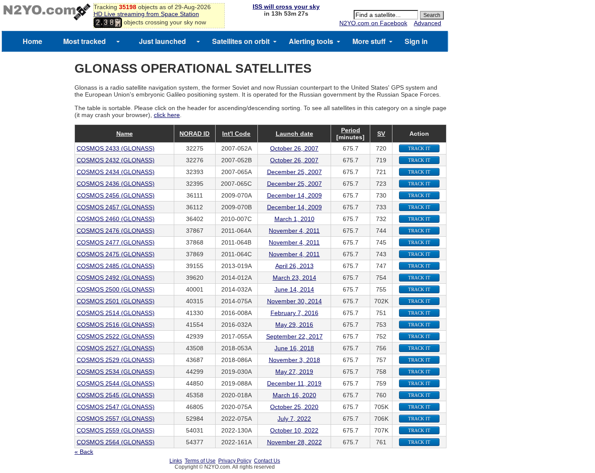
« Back (83, 451)
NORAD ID (194, 133)
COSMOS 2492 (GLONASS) (116, 277)
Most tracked (84, 41)
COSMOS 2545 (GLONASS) (116, 395)
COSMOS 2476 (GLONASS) (116, 230)
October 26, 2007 (294, 148)
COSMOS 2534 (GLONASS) (116, 371)
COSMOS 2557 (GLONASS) (116, 418)
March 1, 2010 (294, 218)
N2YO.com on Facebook (373, 23)
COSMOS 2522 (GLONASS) (116, 336)
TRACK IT (419, 148)
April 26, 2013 (294, 265)
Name (124, 133)
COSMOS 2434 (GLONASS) (116, 171)
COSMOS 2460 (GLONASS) (116, 218)
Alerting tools (311, 41)
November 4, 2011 (294, 230)
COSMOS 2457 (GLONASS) (116, 207)
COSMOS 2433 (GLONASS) (116, 148)
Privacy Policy (234, 461)
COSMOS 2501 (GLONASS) (116, 301)
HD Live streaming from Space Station (146, 13)
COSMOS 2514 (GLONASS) (116, 312)
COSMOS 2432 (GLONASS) (116, 160)
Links (175, 461)
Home (32, 41)
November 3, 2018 (294, 359)
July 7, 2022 (294, 418)
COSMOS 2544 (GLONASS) (116, 383)
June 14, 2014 (294, 289)
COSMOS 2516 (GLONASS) (116, 324)
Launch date (294, 133)
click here (167, 114)
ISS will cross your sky (286, 6)
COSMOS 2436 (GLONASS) (116, 183)
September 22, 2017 (294, 336)
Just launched (162, 41)
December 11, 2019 (294, 383)
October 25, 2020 (294, 406)
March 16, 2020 (294, 395)
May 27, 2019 (294, 371)
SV (381, 133)
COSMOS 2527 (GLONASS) (116, 348)
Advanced (427, 23)
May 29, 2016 (294, 324)
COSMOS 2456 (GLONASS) (116, 195)
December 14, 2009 (294, 195)
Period (350, 130)
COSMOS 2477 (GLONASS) (116, 242)
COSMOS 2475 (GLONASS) (116, 254)
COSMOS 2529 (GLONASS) (116, 359)
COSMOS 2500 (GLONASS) (116, 289)
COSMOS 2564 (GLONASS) (116, 442)
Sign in (416, 41)
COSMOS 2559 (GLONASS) (116, 430)
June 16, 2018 (294, 348)
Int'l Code (236, 133)
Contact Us (267, 461)
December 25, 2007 (294, 171)
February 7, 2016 (294, 312)
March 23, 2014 (294, 277)
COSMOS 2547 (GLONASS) (116, 406)
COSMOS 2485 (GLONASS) (116, 265)
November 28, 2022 (294, 442)
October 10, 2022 (294, 430)
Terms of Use (200, 461)
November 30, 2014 (294, 301)
